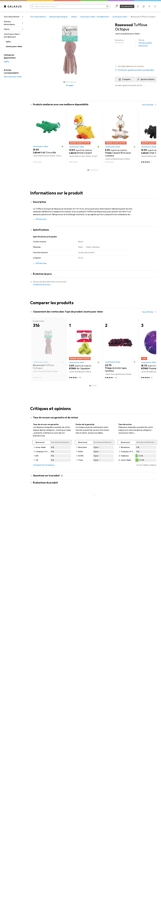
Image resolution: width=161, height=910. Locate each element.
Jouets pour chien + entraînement (12, 35)
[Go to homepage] (12, 6)
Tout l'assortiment (11, 17)
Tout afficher (147, 105)
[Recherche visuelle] (107, 6)
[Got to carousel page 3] (67, 82)
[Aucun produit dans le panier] (155, 6)
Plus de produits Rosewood (145, 43)
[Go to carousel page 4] (93, 170)
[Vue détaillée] (52, 451)
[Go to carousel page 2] (90, 170)
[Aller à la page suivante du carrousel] (152, 137)
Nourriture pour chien (13, 77)
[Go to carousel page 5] (95, 170)
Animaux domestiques (9, 23)
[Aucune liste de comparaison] (143, 6)
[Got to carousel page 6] (73, 82)
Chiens (6, 29)
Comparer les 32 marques (43, 465)
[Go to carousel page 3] (92, 170)
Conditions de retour (42, 284)
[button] (135, 66)
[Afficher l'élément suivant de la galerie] (109, 50)
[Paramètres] (116, 6)
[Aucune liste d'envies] (149, 6)
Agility (8, 41)
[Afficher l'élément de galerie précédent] (29, 50)
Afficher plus (41, 219)
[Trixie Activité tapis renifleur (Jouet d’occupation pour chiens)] (120, 349)
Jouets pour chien (14, 46)
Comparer (126, 79)
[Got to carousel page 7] (75, 82)
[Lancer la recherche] (32, 6)
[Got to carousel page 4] (69, 82)
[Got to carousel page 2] (66, 82)
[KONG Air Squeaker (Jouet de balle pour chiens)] (84, 349)
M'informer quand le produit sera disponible (136, 70)
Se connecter (127, 6)
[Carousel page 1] (64, 82)
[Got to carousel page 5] (71, 82)
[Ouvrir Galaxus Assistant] (138, 6)
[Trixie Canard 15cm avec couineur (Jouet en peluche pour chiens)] (120, 138)
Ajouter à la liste (147, 79)
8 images (69, 85)
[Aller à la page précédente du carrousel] (34, 137)
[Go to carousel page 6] (97, 170)
